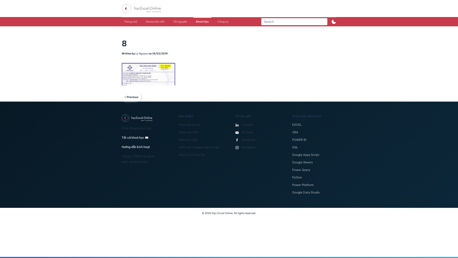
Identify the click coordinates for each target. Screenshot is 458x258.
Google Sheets (302, 162)
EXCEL (297, 124)
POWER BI (299, 140)
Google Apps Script (305, 155)
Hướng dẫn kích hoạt (136, 147)
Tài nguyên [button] (180, 21)
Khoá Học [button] (202, 21)
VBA (295, 132)
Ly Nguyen (141, 53)
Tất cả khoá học (135, 137)
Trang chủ (130, 21)
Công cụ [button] (222, 21)
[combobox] (294, 21)
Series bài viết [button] (155, 21)
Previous (132, 97)
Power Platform (303, 185)
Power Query (301, 170)
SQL (295, 147)
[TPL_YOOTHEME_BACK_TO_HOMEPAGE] (144, 8)
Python (297, 177)
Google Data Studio (306, 192)
